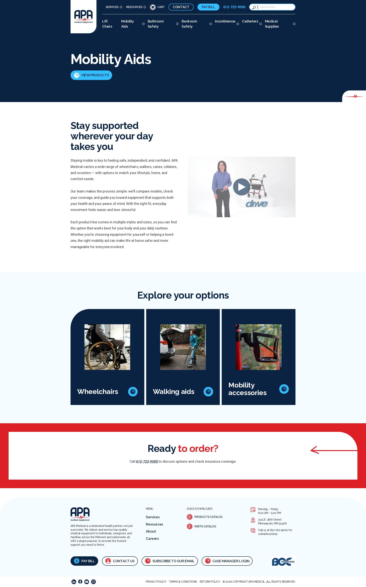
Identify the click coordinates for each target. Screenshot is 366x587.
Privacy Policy (156, 581)
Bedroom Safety (189, 23)
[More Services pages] (120, 7)
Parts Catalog (205, 526)
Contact (181, 7)
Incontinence (225, 21)
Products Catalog (208, 516)
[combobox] (276, 7)
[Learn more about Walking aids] (208, 391)
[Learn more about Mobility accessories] (284, 389)
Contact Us (123, 561)
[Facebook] (80, 582)
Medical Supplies (272, 23)
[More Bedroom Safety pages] (210, 23)
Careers (152, 539)
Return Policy (210, 581)
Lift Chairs (107, 23)
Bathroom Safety (156, 23)
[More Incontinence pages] (237, 23)
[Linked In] (73, 581)
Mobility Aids (127, 23)
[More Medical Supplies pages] (293, 23)
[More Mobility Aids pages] (143, 23)
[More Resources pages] (144, 7)
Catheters (250, 21)
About (151, 531)
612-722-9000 (234, 7)
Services (112, 7)
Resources (134, 7)
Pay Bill (208, 7)
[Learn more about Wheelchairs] (133, 391)
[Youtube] (86, 581)
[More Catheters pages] (260, 23)
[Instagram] (93, 581)
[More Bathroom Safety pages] (177, 23)
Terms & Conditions (183, 581)
